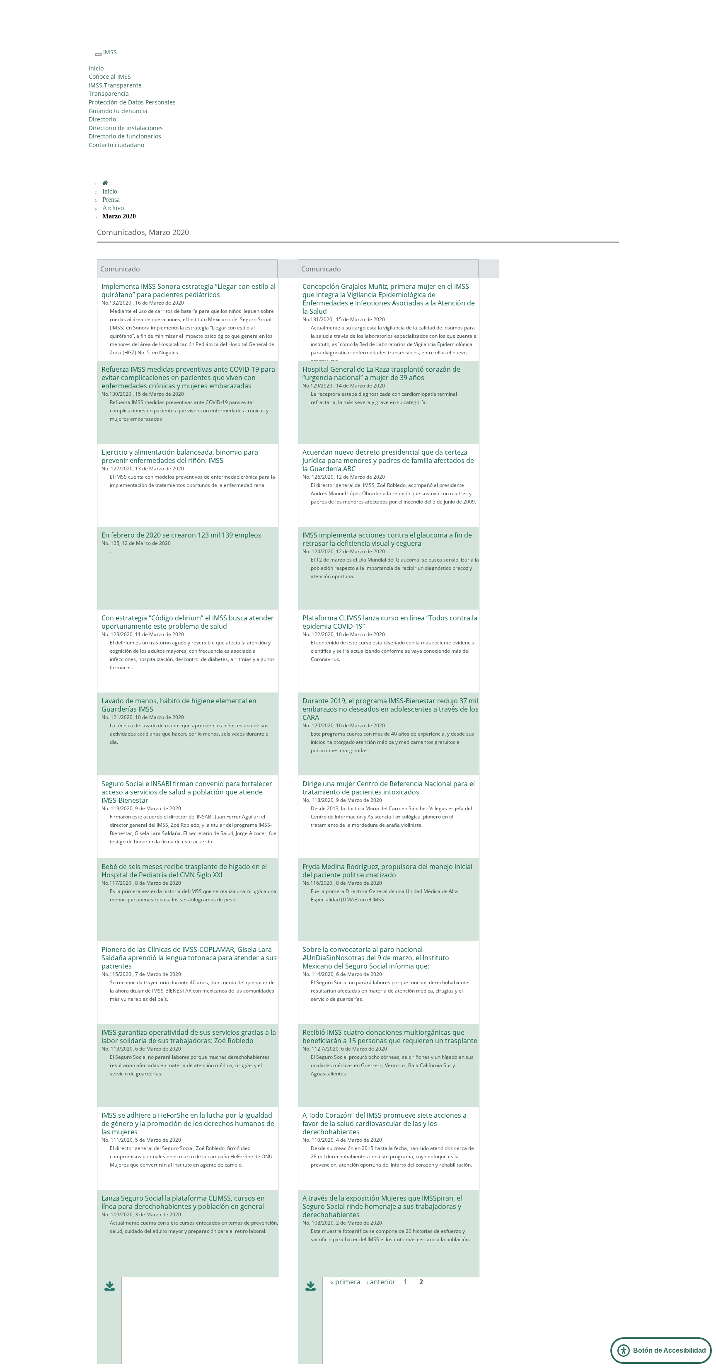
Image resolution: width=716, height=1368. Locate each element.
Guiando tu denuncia (118, 111)
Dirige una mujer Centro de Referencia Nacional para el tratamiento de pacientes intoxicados (388, 788)
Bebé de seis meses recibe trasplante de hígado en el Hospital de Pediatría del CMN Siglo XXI (184, 870)
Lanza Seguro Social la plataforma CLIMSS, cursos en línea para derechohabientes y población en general (183, 1202)
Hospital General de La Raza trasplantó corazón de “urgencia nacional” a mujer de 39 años (381, 373)
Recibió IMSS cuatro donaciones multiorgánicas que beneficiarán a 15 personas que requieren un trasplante (389, 1036)
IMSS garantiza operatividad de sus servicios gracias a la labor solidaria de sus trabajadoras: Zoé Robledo (189, 1036)
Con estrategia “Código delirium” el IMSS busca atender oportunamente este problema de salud (188, 622)
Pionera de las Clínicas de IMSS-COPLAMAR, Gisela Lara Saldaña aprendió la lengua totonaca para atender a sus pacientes (189, 958)
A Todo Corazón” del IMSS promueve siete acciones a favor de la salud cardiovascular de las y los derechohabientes (384, 1123)
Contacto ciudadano (116, 145)
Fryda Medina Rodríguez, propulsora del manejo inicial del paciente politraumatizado (387, 870)
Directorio (102, 119)
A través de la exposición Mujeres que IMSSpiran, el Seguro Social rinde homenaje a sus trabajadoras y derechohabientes (382, 1206)
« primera (345, 1281)
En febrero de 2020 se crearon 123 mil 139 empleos (181, 535)
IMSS (110, 52)
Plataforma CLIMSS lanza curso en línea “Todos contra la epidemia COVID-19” (389, 622)
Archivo (113, 207)
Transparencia (109, 93)
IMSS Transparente (115, 85)
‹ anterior (381, 1281)
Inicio (96, 68)
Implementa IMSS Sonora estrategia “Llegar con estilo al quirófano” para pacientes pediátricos (189, 290)
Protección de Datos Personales (132, 102)
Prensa (111, 199)
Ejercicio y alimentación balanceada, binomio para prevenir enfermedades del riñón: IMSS (180, 456)
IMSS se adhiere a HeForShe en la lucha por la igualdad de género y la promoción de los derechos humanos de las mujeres (188, 1123)
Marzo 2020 (119, 216)
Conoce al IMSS (110, 76)
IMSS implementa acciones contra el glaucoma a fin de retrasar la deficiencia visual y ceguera (387, 539)
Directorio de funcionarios (125, 136)
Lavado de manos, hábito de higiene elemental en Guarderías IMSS (179, 705)
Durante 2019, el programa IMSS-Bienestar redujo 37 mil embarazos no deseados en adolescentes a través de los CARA (390, 709)
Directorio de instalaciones (126, 128)
